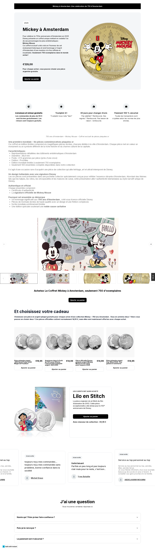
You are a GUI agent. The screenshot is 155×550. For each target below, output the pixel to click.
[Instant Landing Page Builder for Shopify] (10, 546)
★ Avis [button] (153, 277)
